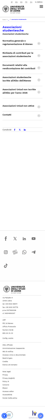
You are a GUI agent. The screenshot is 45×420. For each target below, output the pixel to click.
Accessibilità (7, 395)
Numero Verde (8, 330)
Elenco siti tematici (10, 365)
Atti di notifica (8, 351)
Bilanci (5, 388)
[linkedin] (24, 240)
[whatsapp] (24, 254)
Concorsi (6, 385)
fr (26, 2)
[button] (4, 415)
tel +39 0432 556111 (10, 304)
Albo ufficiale (8, 345)
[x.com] (15, 240)
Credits (5, 361)
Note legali (7, 371)
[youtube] (33, 240)
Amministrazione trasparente (14, 348)
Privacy (5, 375)
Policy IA (6, 381)
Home (4, 19)
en (16, 2)
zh (31, 2)
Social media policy (10, 398)
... (8, 19)
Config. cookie (8, 338)
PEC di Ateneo (8, 323)
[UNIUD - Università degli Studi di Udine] (13, 9)
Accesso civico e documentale (14, 355)
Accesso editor (8, 391)
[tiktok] (6, 268)
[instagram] (6, 254)
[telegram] (33, 254)
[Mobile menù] (41, 6)
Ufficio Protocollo (9, 326)
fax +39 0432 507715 (10, 307)
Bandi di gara (7, 358)
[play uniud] (15, 254)
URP (4, 320)
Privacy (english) (9, 378)
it (12, 2)
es (21, 2)
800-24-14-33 (8, 333)
